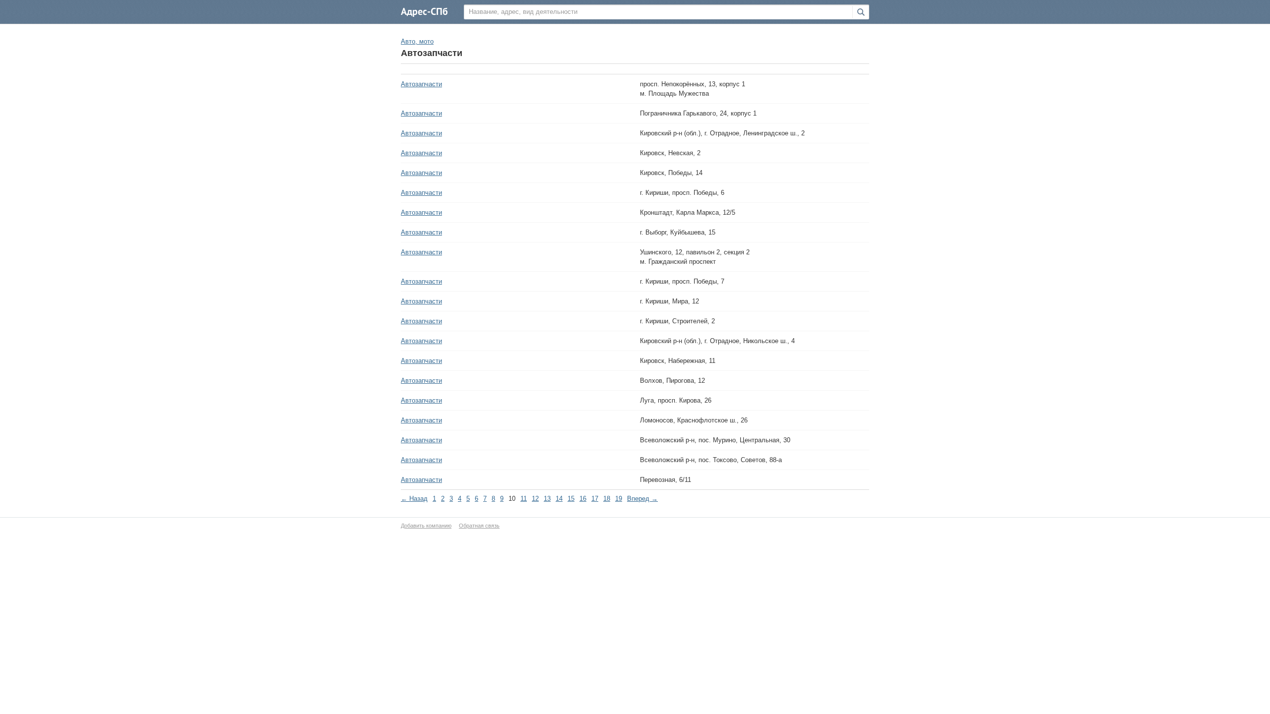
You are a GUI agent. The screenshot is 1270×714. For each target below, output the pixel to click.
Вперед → (642, 498)
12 (535, 498)
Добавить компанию (426, 526)
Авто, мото (417, 41)
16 (582, 498)
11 (523, 498)
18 (606, 498)
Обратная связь (479, 526)
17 (594, 498)
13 (547, 498)
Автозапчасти (421, 84)
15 (571, 498)
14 (559, 498)
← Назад (414, 498)
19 (618, 498)
